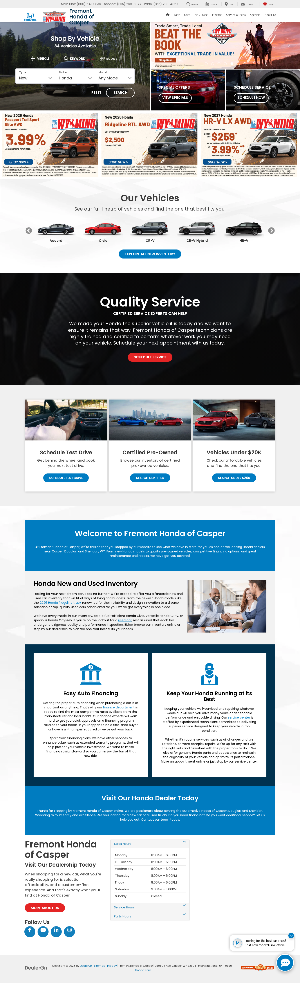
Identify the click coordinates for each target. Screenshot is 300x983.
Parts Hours (122, 916)
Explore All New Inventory (150, 254)
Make (63, 72)
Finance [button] (217, 15)
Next (271, 231)
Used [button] (187, 15)
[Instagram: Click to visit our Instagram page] (69, 930)
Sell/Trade (201, 15)
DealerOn (86, 966)
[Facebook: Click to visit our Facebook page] (30, 930)
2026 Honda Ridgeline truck (60, 602)
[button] (206, 63)
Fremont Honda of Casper (81, 16)
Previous (29, 231)
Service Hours (124, 907)
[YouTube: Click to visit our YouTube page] (43, 930)
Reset (96, 92)
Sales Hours (122, 844)
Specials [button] (255, 15)
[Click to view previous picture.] (162, 45)
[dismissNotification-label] (291, 935)
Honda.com (143, 970)
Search (120, 92)
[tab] (40, 58)
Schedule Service (150, 357)
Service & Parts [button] (236, 15)
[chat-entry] (285, 963)
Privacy (112, 966)
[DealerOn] (36, 967)
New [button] (177, 15)
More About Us (45, 907)
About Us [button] (270, 15)
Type (22, 72)
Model (102, 72)
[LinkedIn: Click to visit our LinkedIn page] (56, 930)
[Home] (168, 15)
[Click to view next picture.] (289, 45)
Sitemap (99, 966)
